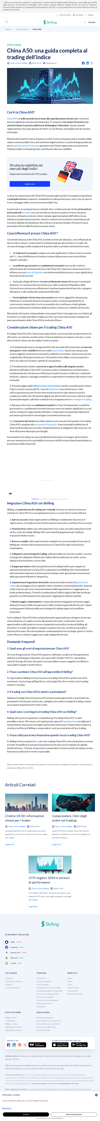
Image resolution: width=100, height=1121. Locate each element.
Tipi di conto (41, 978)
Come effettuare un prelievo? (48, 1024)
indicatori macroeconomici (46, 385)
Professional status (44, 1003)
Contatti (8, 984)
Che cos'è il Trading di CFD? (47, 994)
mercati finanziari (34, 272)
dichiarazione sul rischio (69, 1083)
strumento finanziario (46, 424)
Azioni (70, 981)
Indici (70, 984)
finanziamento (69, 721)
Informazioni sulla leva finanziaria (49, 991)
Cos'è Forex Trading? (44, 997)
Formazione (41, 1006)
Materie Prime (73, 988)
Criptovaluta (73, 991)
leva (37, 741)
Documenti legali (43, 1030)
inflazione (53, 389)
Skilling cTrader (11, 1024)
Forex (70, 978)
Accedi (91, 22)
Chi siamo (9, 978)
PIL (14, 256)
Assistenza (79, 15)
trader (27, 212)
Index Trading (21, 29)
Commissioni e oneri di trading (48, 988)
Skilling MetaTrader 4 (13, 1027)
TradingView (10, 1021)
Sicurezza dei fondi (12, 988)
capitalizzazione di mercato (26, 145)
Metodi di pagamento (45, 1017)
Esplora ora (30, 184)
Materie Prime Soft (75, 994)
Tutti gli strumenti (43, 981)
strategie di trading (81, 399)
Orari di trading (42, 984)
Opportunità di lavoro (14, 981)
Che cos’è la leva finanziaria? (47, 1000)
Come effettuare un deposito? (48, 1021)
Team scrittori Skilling (18, 63)
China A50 (12, 118)
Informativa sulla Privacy (46, 1027)
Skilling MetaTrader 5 (13, 1030)
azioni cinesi (58, 350)
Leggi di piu (9, 844)
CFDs (31, 768)
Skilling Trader (11, 1017)
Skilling (8, 29)
